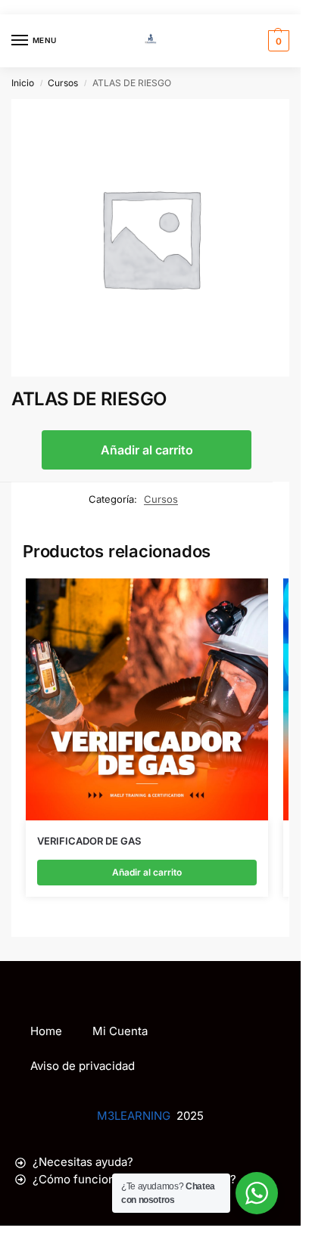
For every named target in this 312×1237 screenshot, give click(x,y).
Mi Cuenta (120, 1031)
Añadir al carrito (147, 449)
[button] (276, 40)
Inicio (22, 82)
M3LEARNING (133, 1115)
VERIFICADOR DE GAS (89, 841)
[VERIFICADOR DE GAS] (147, 699)
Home (46, 1031)
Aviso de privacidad (82, 1066)
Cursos (63, 82)
